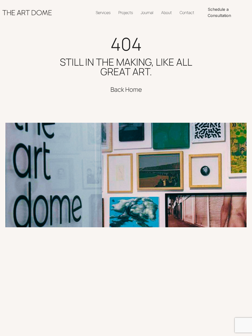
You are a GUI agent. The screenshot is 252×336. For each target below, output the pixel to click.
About (166, 12)
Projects (125, 12)
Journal (147, 12)
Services (103, 12)
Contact (187, 12)
